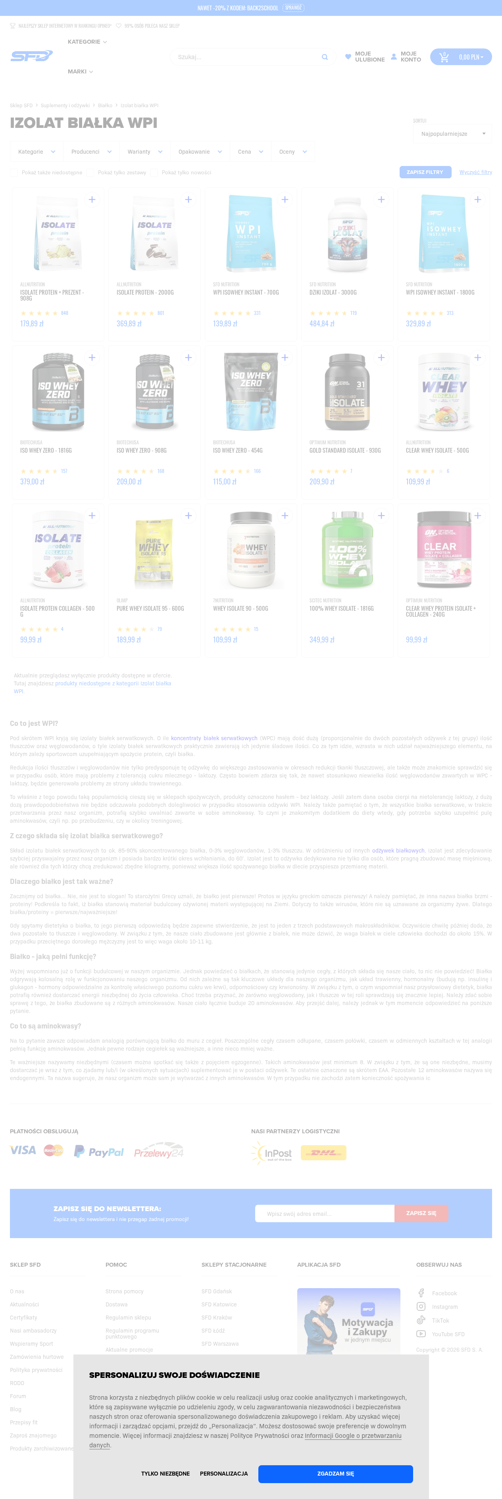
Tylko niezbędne (165, 1473)
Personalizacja (224, 1473)
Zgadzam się (335, 1473)
